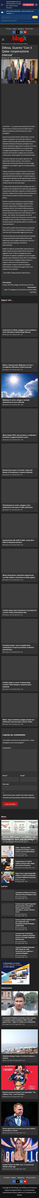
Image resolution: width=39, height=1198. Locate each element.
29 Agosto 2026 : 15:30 (19, 1024)
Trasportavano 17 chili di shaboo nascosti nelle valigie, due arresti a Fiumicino (25, 863)
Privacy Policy (29, 29)
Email (22, 775)
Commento (7, 748)
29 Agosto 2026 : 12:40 (29, 867)
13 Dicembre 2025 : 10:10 (17, 579)
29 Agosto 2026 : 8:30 (22, 915)
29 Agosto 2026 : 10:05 (22, 881)
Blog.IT (5, 58)
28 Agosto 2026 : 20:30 (22, 943)
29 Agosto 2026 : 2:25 (22, 929)
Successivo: (20, 290)
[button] (3, 44)
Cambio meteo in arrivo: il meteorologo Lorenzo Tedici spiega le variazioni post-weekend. (17, 685)
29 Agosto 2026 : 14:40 (22, 898)
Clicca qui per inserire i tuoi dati (9, 20)
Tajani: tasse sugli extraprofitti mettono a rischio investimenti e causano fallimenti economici (25, 875)
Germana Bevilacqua (9, 842)
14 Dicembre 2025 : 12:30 (17, 439)
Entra (35, 17)
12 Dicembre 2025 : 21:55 (17, 689)
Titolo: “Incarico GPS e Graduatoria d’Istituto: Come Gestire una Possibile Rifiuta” (25, 849)
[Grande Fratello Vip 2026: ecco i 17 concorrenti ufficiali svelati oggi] (19, 1150)
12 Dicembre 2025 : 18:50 (17, 724)
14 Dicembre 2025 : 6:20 (17, 474)
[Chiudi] (5, 5)
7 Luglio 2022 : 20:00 (14, 58)
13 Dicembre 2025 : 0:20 (17, 652)
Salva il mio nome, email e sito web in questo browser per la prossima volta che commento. (19, 796)
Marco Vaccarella (21, 879)
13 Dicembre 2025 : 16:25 (17, 544)
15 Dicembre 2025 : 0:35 (17, 369)
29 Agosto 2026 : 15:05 (20, 1169)
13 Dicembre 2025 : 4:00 (17, 614)
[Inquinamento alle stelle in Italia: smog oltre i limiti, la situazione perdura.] (19, 526)
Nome (5, 775)
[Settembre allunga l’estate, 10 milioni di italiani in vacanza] (19, 1041)
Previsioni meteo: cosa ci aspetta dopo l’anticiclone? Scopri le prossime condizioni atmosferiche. (18, 647)
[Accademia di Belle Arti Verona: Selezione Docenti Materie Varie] (7, 895)
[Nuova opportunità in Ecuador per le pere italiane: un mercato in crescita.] (19, 1114)
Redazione (21, 29)
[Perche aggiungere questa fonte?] (36, 4)
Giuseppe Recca (8, 1024)
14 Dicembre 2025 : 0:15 (17, 509)
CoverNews (28, 1192)
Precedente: (18, 284)
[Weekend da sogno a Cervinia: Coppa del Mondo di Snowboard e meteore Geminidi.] (19, 455)
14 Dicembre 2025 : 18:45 (17, 404)
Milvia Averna (7, 1096)
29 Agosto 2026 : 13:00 (22, 855)
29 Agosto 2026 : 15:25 (19, 1060)
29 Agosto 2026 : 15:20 (17, 1096)
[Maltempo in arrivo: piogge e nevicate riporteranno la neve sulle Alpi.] (19, 385)
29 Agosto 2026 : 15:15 (20, 1132)
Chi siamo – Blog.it (11, 29)
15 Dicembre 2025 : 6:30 (17, 334)
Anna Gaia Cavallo (8, 1132)
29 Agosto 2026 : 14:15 (21, 842)
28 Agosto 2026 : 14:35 (22, 957)
